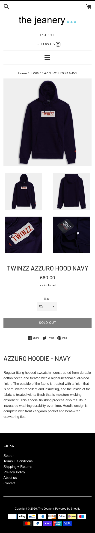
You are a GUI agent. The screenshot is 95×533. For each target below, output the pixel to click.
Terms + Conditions (18, 461)
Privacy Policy (14, 472)
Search (8, 456)
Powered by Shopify (67, 508)
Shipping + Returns (17, 467)
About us (10, 478)
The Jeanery (46, 508)
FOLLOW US (47, 44)
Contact (9, 483)
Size (47, 298)
